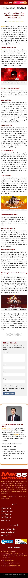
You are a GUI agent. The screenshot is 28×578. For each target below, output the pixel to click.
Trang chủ (4, 7)
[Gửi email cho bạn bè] (15, 334)
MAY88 (16, 434)
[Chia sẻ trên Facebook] (10, 334)
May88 (3, 481)
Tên (4, 365)
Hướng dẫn (12, 7)
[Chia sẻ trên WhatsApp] (7, 334)
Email (5, 372)
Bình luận (6, 352)
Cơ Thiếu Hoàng (20, 21)
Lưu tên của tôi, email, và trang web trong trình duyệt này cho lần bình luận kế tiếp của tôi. (13, 388)
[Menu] (2, 2)
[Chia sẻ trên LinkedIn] (20, 334)
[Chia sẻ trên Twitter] (12, 334)
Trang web (6, 379)
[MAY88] (8, 2)
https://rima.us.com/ (14, 563)
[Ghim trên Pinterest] (18, 334)
